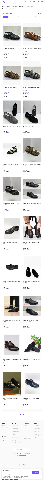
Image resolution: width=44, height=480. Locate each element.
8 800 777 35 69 (19, 453)
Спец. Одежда (26, 434)
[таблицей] (42, 13)
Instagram (20, 465)
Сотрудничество (27, 438)
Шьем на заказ (37, 433)
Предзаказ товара (37, 428)
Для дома (14, 434)
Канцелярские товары (16, 442)
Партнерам (26, 423)
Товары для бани (15, 437)
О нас (3, 440)
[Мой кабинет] (30, 1)
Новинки (14, 443)
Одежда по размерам (16, 431)
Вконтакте (18, 465)
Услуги (3, 425)
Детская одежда (15, 428)
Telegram (23, 465)
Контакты (4, 442)
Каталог (14, 423)
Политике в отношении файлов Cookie (17, 477)
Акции (3, 423)
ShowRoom (4, 434)
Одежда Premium (15, 430)
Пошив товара (37, 425)
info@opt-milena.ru (23, 455)
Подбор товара (37, 427)
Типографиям (26, 432)
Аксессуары (14, 439)
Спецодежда (14, 436)
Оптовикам (26, 425)
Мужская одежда (15, 427)
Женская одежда (15, 425)
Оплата (3, 438)
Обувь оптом (14, 433)
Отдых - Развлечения (16, 440)
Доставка (4, 436)
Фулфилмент (36, 431)
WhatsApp (26, 465)
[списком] (40, 13)
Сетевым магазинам (27, 429)
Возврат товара (37, 430)
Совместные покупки (28, 431)
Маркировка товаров (38, 437)
